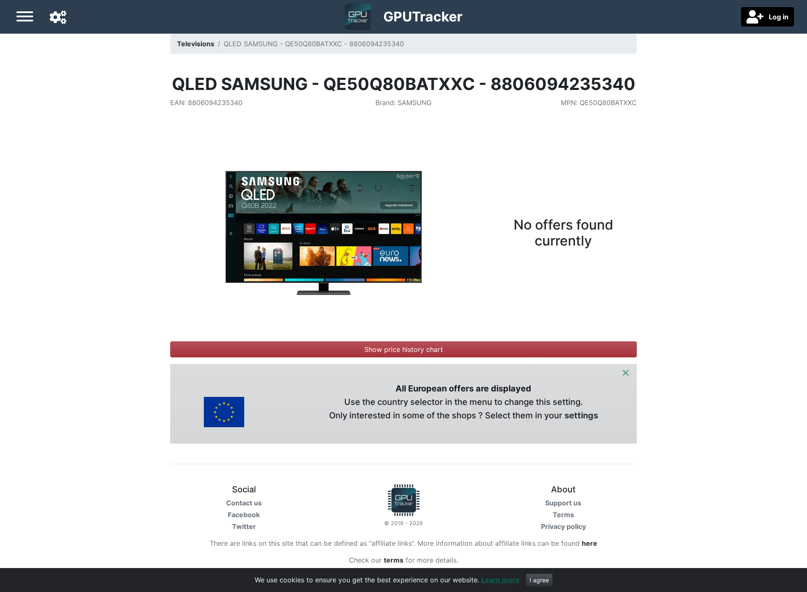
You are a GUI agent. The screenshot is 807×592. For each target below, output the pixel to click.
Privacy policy (563, 526)
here (589, 543)
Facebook (244, 514)
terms (394, 560)
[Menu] (25, 17)
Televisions (195, 44)
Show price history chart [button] (403, 349)
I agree (539, 580)
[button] (58, 18)
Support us (563, 503)
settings (581, 415)
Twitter (244, 526)
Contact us (244, 503)
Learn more (500, 580)
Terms (563, 514)
